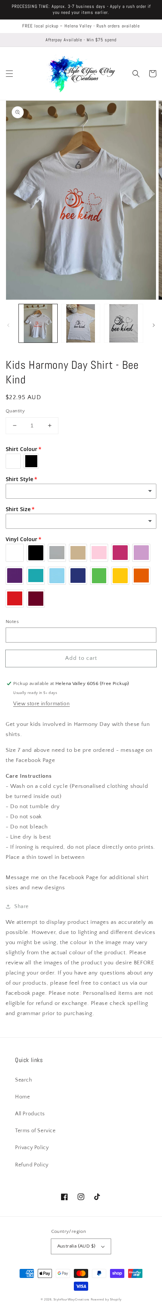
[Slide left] (8, 325)
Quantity (15, 410)
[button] (9, 73)
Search (23, 1080)
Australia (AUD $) (76, 1246)
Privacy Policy (32, 1148)
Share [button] (21, 907)
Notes (12, 621)
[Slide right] (153, 325)
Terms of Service (35, 1131)
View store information (41, 704)
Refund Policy (32, 1165)
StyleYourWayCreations (71, 1299)
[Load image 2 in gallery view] (81, 323)
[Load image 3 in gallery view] (123, 323)
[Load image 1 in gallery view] (38, 323)
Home (22, 1097)
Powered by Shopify (106, 1299)
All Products (29, 1114)
